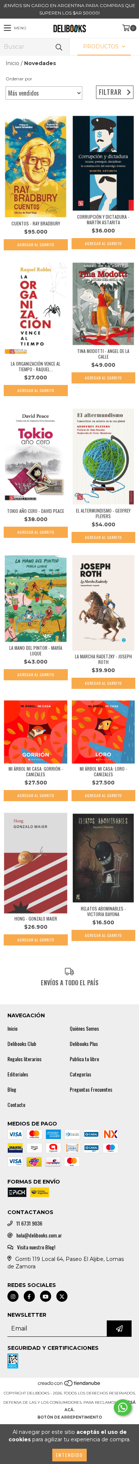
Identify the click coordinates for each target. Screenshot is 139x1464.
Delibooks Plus (84, 1043)
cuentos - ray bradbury (35, 223)
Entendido (69, 1455)
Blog (11, 1089)
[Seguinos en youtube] (45, 1296)
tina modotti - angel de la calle (103, 353)
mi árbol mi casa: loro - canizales (103, 771)
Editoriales (17, 1074)
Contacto (16, 1104)
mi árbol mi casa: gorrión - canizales (36, 771)
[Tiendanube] (69, 1385)
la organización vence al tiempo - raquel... (35, 366)
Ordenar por (19, 78)
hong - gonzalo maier (35, 918)
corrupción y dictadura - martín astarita (103, 219)
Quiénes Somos (84, 1028)
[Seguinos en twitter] (61, 1296)
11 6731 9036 (29, 1223)
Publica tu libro (84, 1059)
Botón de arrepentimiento (69, 1417)
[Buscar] (58, 46)
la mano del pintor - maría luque (35, 650)
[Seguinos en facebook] (29, 1296)
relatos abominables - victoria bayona (103, 911)
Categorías (80, 1074)
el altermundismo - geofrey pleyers (103, 513)
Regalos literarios (24, 1059)
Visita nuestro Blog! (36, 1247)
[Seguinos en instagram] (13, 1296)
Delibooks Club (21, 1043)
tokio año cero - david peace (35, 511)
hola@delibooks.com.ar (39, 1235)
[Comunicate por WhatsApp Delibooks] (123, 1407)
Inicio (12, 63)
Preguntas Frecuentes (91, 1089)
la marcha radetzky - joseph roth (103, 659)
